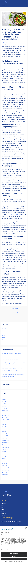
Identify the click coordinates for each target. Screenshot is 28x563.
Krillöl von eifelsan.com (15, 214)
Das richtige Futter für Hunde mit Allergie (11, 353)
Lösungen (4, 339)
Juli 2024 (4, 451)
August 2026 (5, 397)
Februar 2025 (5, 435)
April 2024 (4, 458)
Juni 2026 (4, 401)
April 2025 (4, 431)
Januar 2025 (4, 438)
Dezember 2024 (5, 440)
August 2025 (5, 422)
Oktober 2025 (5, 417)
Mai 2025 (4, 429)
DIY (2, 330)
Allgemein (4, 42)
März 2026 (4, 408)
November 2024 (5, 442)
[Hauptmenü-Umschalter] (25, 3)
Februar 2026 (5, 410)
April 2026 (4, 406)
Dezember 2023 (5, 467)
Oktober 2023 (5, 472)
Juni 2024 (4, 454)
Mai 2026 (4, 403)
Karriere (3, 335)
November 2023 (5, 470)
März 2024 (4, 461)
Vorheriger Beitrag (14, 308)
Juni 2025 (4, 426)
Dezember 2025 (5, 413)
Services (3, 342)
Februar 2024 (5, 463)
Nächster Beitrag (14, 312)
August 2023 (5, 477)
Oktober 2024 (5, 445)
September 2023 (5, 474)
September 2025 (5, 420)
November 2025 (5, 415)
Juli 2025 (4, 424)
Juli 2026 (4, 399)
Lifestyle (3, 337)
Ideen (3, 333)
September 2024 (5, 447)
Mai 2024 (4, 456)
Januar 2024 (4, 465)
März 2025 (4, 433)
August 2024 (5, 449)
